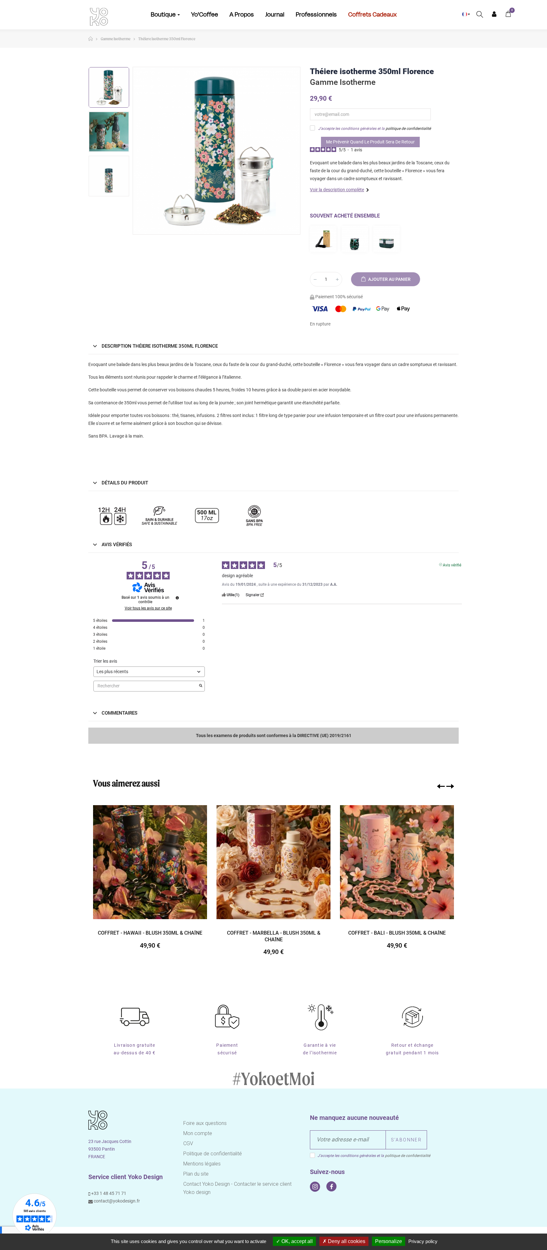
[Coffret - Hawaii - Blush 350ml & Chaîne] (150, 862)
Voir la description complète (337, 189)
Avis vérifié (452, 564)
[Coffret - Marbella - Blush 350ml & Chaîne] (273, 862)
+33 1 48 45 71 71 (108, 1193)
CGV (188, 1143)
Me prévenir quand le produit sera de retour (370, 141)
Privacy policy (422, 1241)
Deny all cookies (346, 1241)
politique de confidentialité (408, 128)
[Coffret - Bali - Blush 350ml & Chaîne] (397, 862)
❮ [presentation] (441, 786)
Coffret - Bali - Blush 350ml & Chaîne (397, 933)
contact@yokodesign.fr (116, 1200)
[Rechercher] (480, 14)
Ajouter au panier (389, 279)
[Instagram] (315, 1187)
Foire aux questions (205, 1123)
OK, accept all (296, 1241)
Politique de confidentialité (212, 1154)
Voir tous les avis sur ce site (148, 608)
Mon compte (494, 14)
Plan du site (196, 1174)
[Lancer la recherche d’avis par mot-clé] (200, 686)
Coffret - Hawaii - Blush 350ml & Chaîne (150, 933)
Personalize (388, 1241)
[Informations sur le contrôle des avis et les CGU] (177, 597)
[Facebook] (331, 1186)
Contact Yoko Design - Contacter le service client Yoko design (237, 1188)
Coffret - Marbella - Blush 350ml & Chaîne (273, 936)
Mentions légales (202, 1164)
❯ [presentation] (450, 786)
